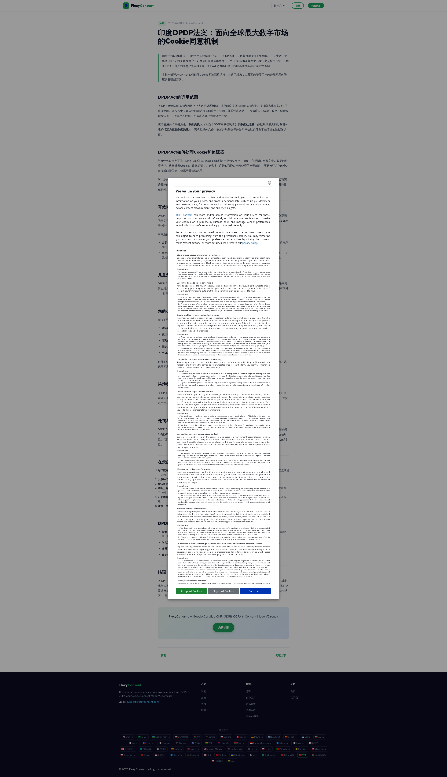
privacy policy (249, 242)
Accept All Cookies (191, 591)
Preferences (255, 591)
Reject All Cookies (223, 591)
